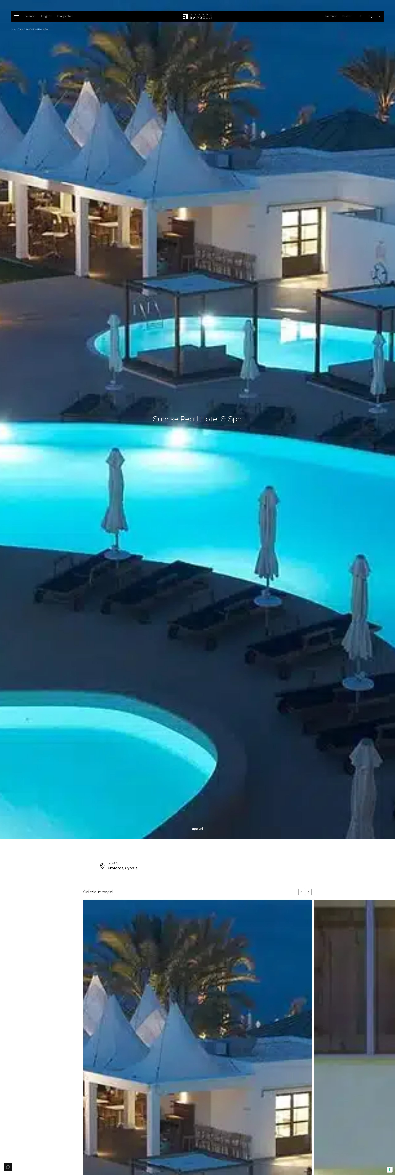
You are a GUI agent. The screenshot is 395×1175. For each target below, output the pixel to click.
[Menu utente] (379, 16)
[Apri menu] (16, 16)
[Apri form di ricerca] (370, 16)
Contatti (347, 16)
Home (13, 29)
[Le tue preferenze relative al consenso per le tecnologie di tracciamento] (390, 1170)
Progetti (21, 29)
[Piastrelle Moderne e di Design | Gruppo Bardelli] (197, 16)
